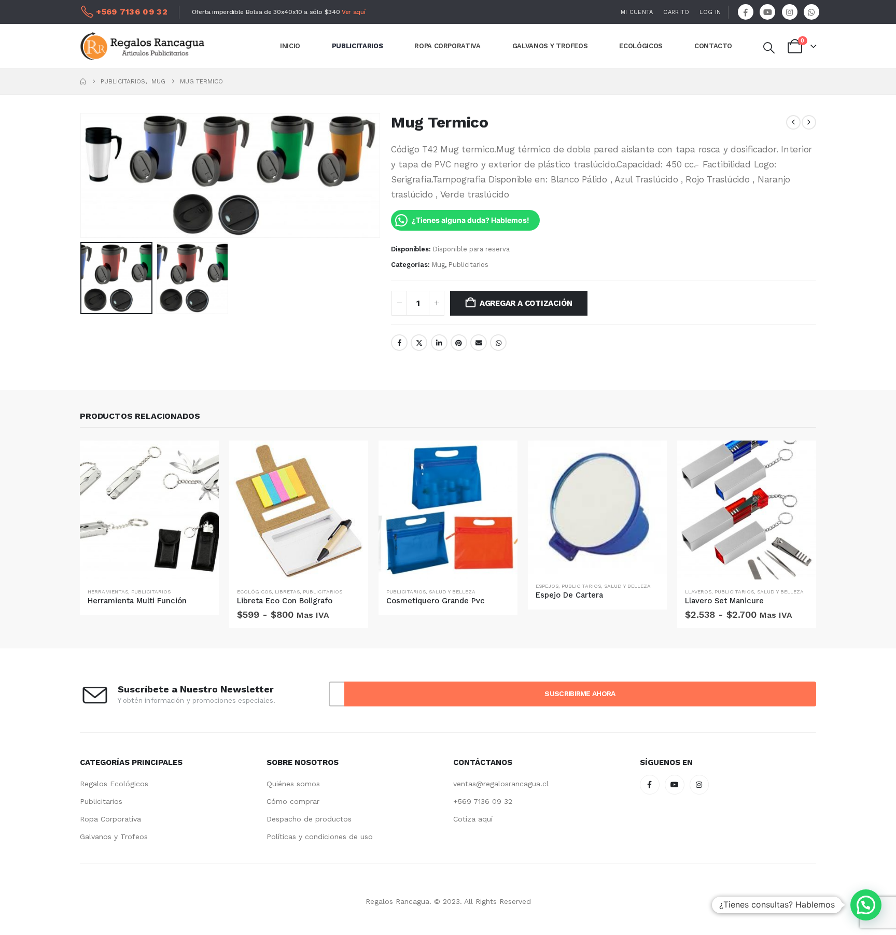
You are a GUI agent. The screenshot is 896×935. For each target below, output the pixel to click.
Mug (438, 264)
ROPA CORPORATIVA (447, 46)
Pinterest (459, 342)
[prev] (793, 122)
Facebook (399, 342)
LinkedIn (439, 342)
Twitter (419, 342)
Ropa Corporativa (110, 819)
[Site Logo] (142, 46)
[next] (809, 122)
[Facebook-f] (650, 785)
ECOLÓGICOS (641, 46)
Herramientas (108, 591)
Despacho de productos (309, 819)
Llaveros (698, 591)
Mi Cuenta (637, 12)
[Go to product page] (149, 510)
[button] (768, 48)
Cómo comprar (293, 801)
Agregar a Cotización (526, 303)
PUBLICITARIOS (357, 46)
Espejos (547, 586)
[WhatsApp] (811, 12)
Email (478, 342)
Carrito (676, 12)
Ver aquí (353, 12)
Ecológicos (254, 591)
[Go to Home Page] (83, 81)
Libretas (287, 591)
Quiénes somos (293, 784)
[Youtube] (767, 12)
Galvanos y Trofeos (114, 836)
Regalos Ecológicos (114, 784)
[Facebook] (745, 12)
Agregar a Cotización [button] (201, 457)
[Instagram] (789, 12)
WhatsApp (498, 342)
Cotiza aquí (473, 819)
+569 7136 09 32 (482, 801)
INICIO (290, 46)
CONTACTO (713, 46)
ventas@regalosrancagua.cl (501, 784)
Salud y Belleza (452, 591)
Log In (710, 12)
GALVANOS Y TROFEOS (550, 46)
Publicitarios (468, 264)
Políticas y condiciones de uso (320, 836)
